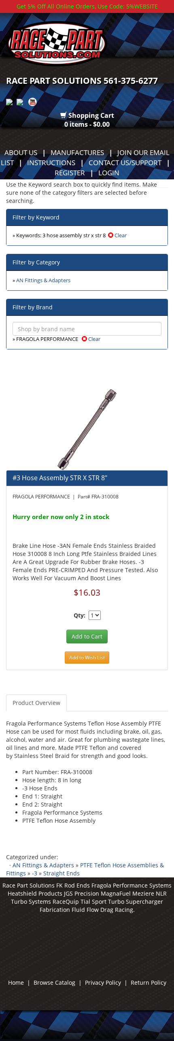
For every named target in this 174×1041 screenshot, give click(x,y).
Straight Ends (61, 873)
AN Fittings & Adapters (43, 280)
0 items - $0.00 (87, 124)
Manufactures (77, 152)
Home (16, 982)
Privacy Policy (103, 982)
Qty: (79, 615)
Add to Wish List (87, 657)
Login (108, 172)
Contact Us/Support (125, 162)
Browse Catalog (54, 982)
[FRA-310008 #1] (87, 429)
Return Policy (148, 982)
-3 (34, 873)
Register (70, 172)
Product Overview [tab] (36, 703)
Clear (120, 235)
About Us (20, 152)
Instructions (51, 162)
